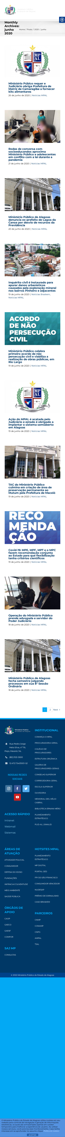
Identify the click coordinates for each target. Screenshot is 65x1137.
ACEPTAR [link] (32, 1135)
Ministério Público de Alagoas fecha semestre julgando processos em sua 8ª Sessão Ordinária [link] (29, 682)
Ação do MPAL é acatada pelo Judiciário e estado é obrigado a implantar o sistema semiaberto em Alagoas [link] (31, 423)
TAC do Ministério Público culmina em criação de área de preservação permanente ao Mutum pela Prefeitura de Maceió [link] (31, 489)
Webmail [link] (10, 826)
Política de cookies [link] (51, 1131)
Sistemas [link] (10, 832)
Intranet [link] (9, 820)
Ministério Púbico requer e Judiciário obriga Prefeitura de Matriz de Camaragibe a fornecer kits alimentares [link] (31, 87)
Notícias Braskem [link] (40, 294)
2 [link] (50, 709)
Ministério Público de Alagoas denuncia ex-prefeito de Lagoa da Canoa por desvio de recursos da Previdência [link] (32, 221)
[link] (20, 10)
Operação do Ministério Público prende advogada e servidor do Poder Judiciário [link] (30, 618)
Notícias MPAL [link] (39, 95)
